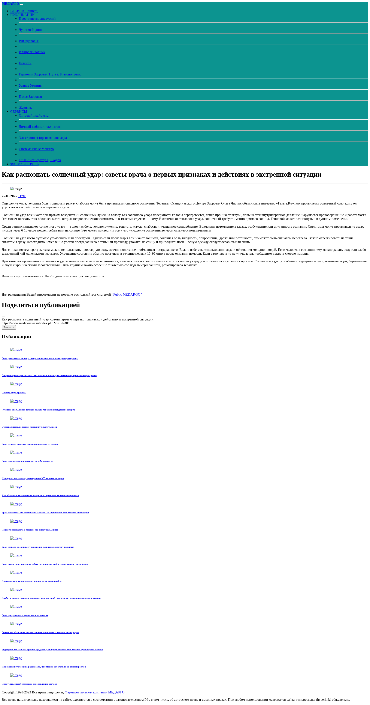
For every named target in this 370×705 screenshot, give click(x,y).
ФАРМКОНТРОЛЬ (24, 164)
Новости (25, 63)
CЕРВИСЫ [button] (18, 111)
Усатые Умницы (30, 85)
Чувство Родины (31, 30)
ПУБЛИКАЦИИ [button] (22, 15)
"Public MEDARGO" (127, 294)
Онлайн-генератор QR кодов (40, 160)
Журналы (26, 108)
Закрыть (8, 327)
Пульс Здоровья (30, 96)
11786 (22, 196)
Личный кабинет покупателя (40, 126)
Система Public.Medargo (36, 149)
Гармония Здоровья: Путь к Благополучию (50, 74)
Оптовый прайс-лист (34, 115)
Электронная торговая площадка (43, 138)
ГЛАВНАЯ (24, 11)
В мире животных (32, 52)
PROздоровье (29, 41)
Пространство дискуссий (37, 18)
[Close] (3, 316)
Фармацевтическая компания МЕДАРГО (95, 692)
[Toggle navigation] (21, 4)
